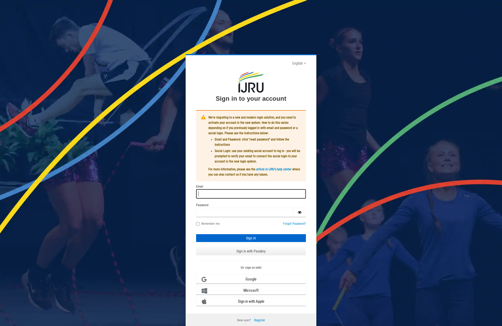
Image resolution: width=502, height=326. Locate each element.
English (297, 63)
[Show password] (299, 212)
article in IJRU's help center (274, 169)
